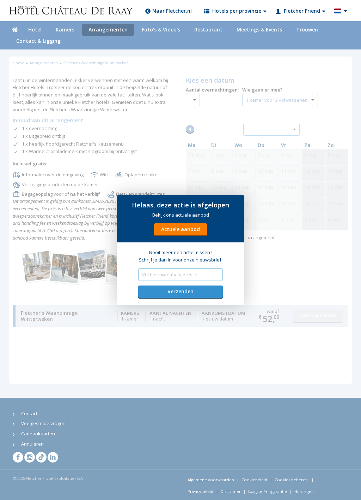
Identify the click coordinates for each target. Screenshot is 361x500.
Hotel (35, 29)
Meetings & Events (259, 29)
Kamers (65, 29)
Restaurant (208, 29)
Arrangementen (108, 29)
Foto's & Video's (161, 29)
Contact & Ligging (38, 40)
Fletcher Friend (302, 10)
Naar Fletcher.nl (172, 10)
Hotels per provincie (237, 10)
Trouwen (307, 29)
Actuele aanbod (180, 229)
